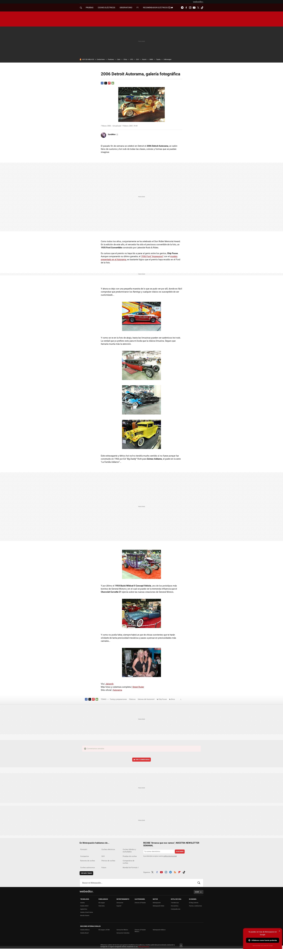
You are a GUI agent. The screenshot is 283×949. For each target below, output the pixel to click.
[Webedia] (198, 1)
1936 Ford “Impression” (152, 256)
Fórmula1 (83, 849)
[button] (112, 134)
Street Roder (138, 687)
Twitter (198, 7)
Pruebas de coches (130, 856)
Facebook (186, 7)
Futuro (103, 868)
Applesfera (83, 909)
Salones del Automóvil (146, 699)
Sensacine (120, 902)
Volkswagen (167, 59)
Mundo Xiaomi (84, 915)
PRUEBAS (89, 8)
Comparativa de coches (128, 862)
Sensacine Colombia (123, 933)
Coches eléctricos (108, 849)
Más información (143, 946)
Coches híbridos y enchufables (129, 850)
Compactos (84, 856)
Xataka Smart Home (86, 912)
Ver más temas (86, 873)
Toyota (158, 59)
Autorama (117, 690)
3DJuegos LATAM (104, 930)
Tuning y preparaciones (118, 699)
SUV (137, 59)
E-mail (112, 83)
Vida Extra (101, 906)
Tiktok (202, 7)
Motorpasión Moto (158, 906)
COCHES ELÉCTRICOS (106, 8)
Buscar (199, 883)
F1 (138, 8)
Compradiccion (175, 909)
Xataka (82, 902)
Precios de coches (108, 861)
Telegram (182, 7)
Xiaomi (144, 59)
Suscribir (179, 851)
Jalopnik (109, 684)
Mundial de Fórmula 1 (131, 868)
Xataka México (85, 930)
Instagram (190, 7)
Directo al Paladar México (140, 930)
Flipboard (109, 83)
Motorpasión (157, 902)
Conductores (101, 59)
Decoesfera (174, 906)
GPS (131, 59)
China (125, 59)
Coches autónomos (87, 868)
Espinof (119, 906)
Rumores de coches (87, 861)
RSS (175, 872)
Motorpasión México (159, 930)
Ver (143, 759)
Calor (118, 59)
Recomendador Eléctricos (155, 8)
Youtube (194, 7)
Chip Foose (162, 699)
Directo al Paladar (140, 902)
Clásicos (132, 699)
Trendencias (175, 902)
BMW (151, 59)
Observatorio (126, 8)
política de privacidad (170, 856)
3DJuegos (101, 902)
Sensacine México (122, 930)
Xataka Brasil (84, 933)
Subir (197, 892)
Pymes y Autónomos (195, 906)
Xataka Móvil (84, 906)
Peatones (111, 59)
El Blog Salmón (193, 902)
